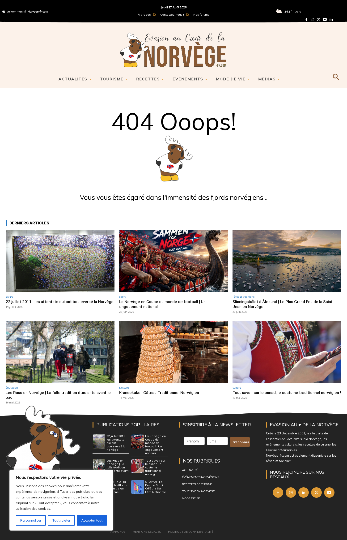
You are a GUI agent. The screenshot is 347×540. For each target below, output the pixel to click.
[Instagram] (312, 19)
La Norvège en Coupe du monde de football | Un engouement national (155, 444)
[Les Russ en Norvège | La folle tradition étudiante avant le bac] (60, 352)
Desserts (124, 387)
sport (122, 296)
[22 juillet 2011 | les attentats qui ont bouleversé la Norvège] (60, 261)
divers (9, 296)
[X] (316, 492)
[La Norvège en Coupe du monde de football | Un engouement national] (173, 261)
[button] (336, 76)
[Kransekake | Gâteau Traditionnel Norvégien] (173, 352)
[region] (61, 500)
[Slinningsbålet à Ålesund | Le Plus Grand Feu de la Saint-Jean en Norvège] (287, 261)
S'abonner (241, 442)
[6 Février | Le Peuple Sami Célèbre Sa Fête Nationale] (137, 487)
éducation (12, 387)
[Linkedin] (331, 19)
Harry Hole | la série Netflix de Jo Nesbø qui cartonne (116, 487)
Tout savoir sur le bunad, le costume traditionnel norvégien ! (287, 392)
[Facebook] (306, 19)
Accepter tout (91, 520)
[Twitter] (319, 19)
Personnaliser (30, 520)
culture (237, 387)
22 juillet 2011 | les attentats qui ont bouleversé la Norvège (60, 301)
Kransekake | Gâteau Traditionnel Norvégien (159, 392)
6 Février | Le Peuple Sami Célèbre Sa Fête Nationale (155, 487)
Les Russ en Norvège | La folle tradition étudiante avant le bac (58, 395)
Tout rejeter (61, 520)
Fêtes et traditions (243, 296)
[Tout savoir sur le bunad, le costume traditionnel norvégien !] (287, 352)
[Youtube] (325, 19)
